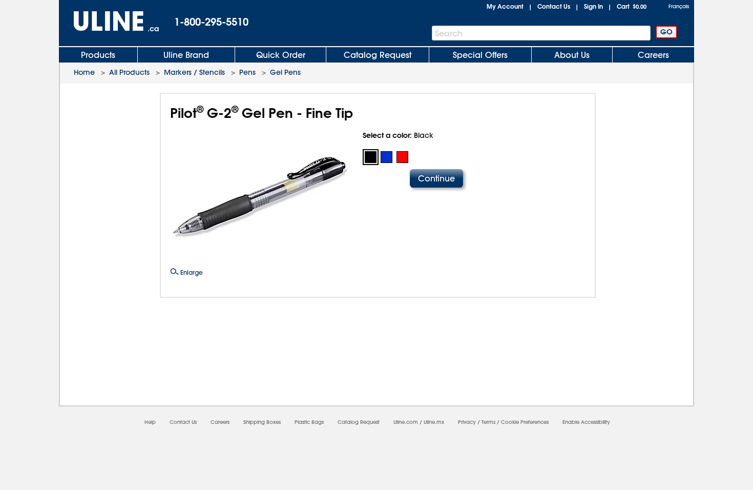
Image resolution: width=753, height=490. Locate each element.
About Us (572, 55)
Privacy (467, 422)
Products (98, 55)
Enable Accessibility (586, 422)
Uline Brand (186, 55)
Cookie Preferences (525, 422)
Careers (653, 55)
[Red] (402, 157)
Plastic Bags (309, 422)
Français (678, 6)
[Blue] (386, 157)
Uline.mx (434, 422)
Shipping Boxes (262, 422)
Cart (631, 6)
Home (84, 72)
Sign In (593, 6)
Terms (488, 422)
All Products (129, 72)
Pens (247, 72)
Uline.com (405, 422)
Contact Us (553, 6)
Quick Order (280, 55)
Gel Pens (285, 72)
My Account (505, 6)
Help (150, 422)
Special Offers (480, 55)
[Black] (371, 157)
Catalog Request (377, 55)
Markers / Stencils (194, 72)
